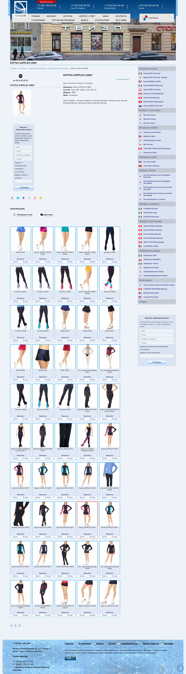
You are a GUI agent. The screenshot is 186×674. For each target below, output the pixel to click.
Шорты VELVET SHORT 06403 (42, 253)
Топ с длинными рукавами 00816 (109, 371)
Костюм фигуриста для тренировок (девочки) (156, 176)
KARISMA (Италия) (150, 209)
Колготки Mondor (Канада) (153, 238)
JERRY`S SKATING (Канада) (153, 242)
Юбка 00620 (20, 252)
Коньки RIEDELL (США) (152, 81)
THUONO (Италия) (150, 213)
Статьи (112, 643)
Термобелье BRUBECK (152, 259)
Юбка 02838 (20, 370)
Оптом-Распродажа (63, 20)
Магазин (51, 16)
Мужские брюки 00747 (65, 449)
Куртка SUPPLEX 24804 (20, 527)
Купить (15, 262)
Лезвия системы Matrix (152, 132)
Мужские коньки (149, 119)
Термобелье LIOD (150, 255)
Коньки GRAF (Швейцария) (153, 102)
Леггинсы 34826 (109, 292)
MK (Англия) (148, 144)
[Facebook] (12, 198)
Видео (84, 20)
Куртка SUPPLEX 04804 (65, 567)
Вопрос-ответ (87, 16)
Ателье (100, 643)
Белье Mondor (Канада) (152, 234)
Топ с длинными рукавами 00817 (87, 371)
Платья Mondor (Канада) (152, 230)
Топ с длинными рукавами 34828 (87, 567)
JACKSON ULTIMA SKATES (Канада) (156, 148)
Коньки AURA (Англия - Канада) (155, 77)
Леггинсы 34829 (20, 331)
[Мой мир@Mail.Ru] (41, 198)
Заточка (67, 16)
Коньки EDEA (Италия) (151, 73)
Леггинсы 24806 (43, 292)
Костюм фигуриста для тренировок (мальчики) (156, 182)
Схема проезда (20, 656)
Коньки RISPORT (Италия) (153, 85)
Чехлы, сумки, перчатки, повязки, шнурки (158, 285)
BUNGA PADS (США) (151, 293)
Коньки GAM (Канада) (151, 98)
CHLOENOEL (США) (150, 246)
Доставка (121, 20)
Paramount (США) (150, 152)
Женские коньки (149, 115)
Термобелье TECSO (150, 263)
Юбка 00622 (87, 331)
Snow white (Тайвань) (151, 166)
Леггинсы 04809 (20, 409)
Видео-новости (151, 643)
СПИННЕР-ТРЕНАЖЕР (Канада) (155, 289)
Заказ (106, 16)
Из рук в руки (102, 20)
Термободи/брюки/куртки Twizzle (155, 276)
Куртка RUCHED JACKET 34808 (110, 489)
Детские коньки (149, 123)
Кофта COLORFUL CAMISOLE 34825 (87, 450)
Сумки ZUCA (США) (150, 297)
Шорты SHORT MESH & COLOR (65, 607)
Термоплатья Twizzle (151, 267)
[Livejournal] (29, 198)
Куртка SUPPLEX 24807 (65, 527)
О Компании (38, 20)
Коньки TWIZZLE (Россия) (152, 106)
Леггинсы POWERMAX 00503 (43, 607)
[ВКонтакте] (24, 198)
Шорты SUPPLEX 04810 (87, 606)
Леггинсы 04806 (109, 252)
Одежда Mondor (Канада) (152, 226)
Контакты (121, 16)
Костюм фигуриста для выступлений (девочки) (157, 188)
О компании (84, 643)
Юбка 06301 (65, 370)
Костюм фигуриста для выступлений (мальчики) (157, 194)
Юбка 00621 (42, 370)
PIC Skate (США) (149, 162)
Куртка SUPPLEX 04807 (109, 449)
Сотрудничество (129, 643)
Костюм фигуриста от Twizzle (154, 199)
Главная (35, 16)
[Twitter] (18, 198)
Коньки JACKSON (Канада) (153, 94)
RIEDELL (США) (149, 136)
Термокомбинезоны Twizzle (153, 272)
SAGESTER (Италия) (151, 217)
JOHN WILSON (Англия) (152, 140)
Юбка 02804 (109, 331)
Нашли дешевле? (123, 79)
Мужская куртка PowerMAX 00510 (43, 450)
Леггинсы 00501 (65, 409)
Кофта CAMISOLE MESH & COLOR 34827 (109, 410)
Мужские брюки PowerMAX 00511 (87, 410)
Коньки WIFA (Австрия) (151, 89)
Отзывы (25, 262)
